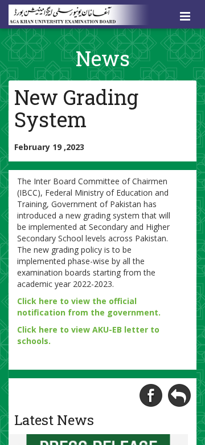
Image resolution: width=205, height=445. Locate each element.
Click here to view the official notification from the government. (89, 307)
